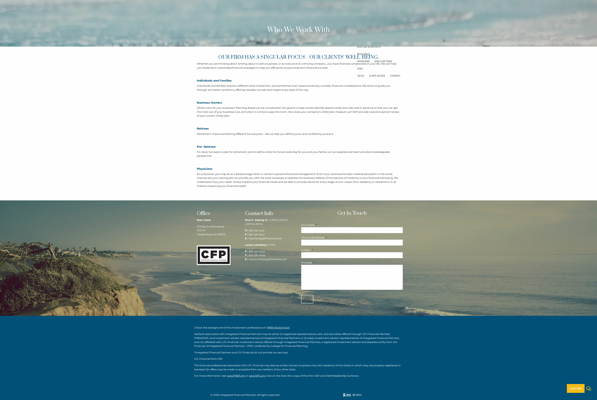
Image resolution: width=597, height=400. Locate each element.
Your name (321, 225)
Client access (377, 75)
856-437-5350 (257, 251)
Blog (361, 75)
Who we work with (369, 46)
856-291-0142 (256, 230)
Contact (395, 75)
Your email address (326, 237)
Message (319, 262)
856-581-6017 (257, 234)
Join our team (383, 61)
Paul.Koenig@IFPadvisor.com (265, 238)
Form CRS (216, 358)
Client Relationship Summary (342, 375)
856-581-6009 (257, 255)
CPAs (360, 68)
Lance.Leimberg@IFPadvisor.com (268, 259)
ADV (317, 375)
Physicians (363, 61)
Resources (363, 54)
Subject (319, 250)
